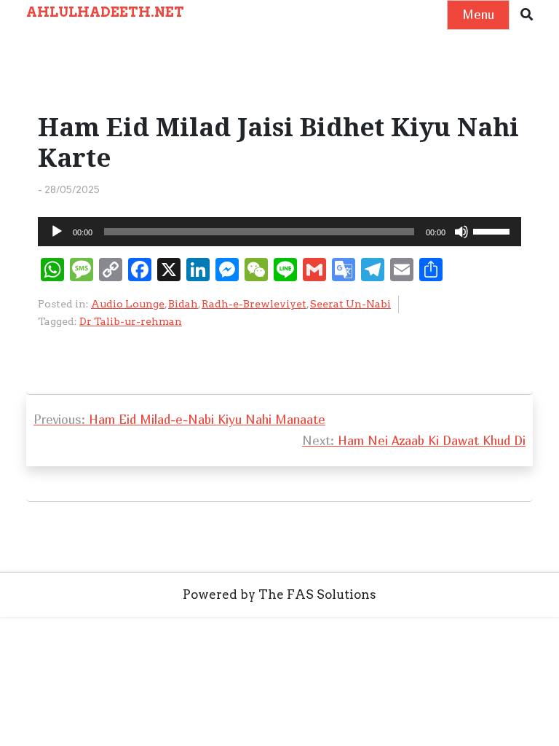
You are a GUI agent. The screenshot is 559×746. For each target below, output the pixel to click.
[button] (526, 14)
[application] (279, 231)
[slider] (493, 230)
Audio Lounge (127, 304)
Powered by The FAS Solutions (279, 594)
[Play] (56, 231)
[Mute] (461, 231)
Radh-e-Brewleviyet (254, 304)
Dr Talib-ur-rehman (130, 321)
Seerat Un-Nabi (350, 304)
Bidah (183, 304)
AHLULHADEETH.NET (105, 12)
